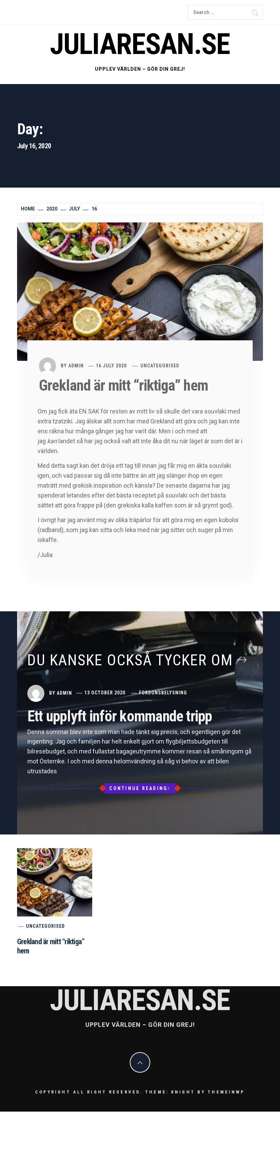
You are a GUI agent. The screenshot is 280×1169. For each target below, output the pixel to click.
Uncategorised (159, 365)
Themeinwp (226, 1092)
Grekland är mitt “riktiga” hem (123, 385)
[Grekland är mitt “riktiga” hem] (140, 291)
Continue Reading (138, 788)
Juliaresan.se (140, 44)
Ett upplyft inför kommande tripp (119, 716)
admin (76, 365)
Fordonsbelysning (163, 692)
